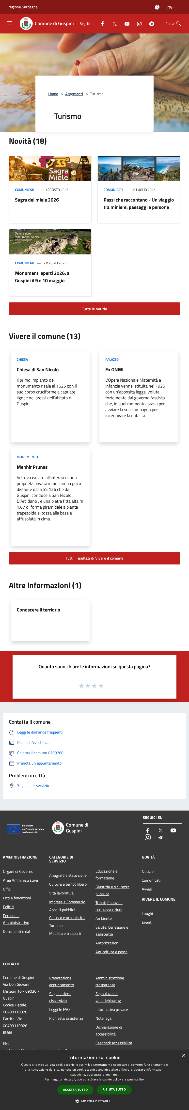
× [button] (183, 1055)
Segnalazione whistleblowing (108, 997)
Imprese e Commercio (67, 902)
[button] (94, 1101)
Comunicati (24, 189)
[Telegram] (150, 23)
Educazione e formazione (106, 874)
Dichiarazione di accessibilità (108, 1030)
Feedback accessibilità (113, 1043)
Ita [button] (169, 7)
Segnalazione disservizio (60, 997)
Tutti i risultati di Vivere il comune (94, 558)
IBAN (7, 1032)
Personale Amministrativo (16, 919)
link (141, 1079)
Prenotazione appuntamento (61, 981)
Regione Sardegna (22, 7)
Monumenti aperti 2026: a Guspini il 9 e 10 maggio (42, 276)
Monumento (27, 456)
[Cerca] (179, 24)
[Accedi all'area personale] (157, 7)
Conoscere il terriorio (38, 609)
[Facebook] (100, 23)
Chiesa (22, 359)
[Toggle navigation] (10, 23)
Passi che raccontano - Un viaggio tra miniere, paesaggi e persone (139, 203)
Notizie (148, 871)
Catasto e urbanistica (67, 918)
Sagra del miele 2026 (37, 199)
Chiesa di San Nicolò (38, 369)
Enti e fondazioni (17, 898)
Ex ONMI (114, 369)
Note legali (104, 1018)
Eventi (147, 922)
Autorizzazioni (107, 943)
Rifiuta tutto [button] (114, 1089)
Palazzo (112, 359)
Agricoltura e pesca (111, 952)
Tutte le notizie (94, 309)
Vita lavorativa (61, 893)
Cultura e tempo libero (68, 884)
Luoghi (147, 913)
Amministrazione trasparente (109, 981)
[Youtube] (125, 23)
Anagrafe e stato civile (68, 875)
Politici (8, 907)
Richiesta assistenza (66, 1018)
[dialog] (94, 1080)
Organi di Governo (18, 871)
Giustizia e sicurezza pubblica (112, 890)
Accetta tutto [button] (75, 1090)
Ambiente (103, 918)
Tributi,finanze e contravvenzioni (109, 906)
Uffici (7, 889)
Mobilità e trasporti (65, 933)
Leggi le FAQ (59, 1009)
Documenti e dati (17, 931)
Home (53, 94)
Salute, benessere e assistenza (111, 930)
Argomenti (74, 94)
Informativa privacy (111, 1009)
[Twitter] (113, 23)
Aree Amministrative (20, 880)
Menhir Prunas (32, 467)
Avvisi (147, 889)
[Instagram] (137, 23)
